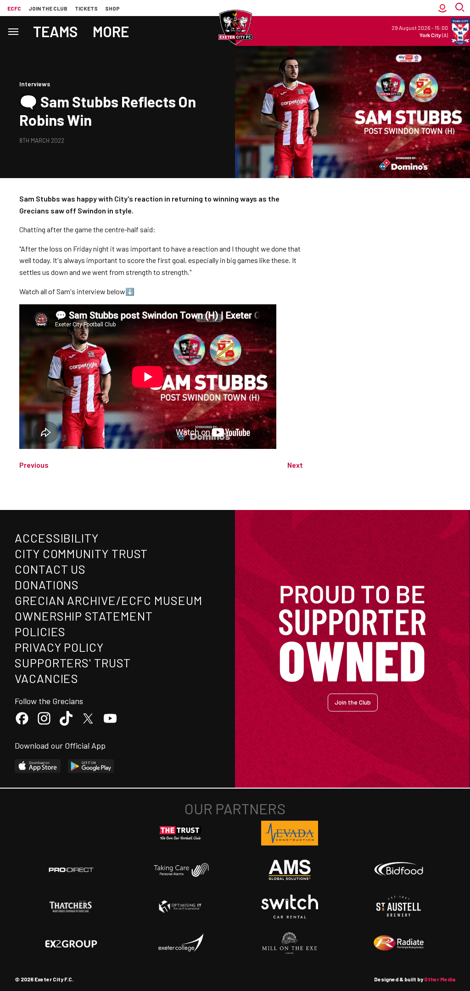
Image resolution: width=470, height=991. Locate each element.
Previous (34, 464)
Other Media (439, 979)
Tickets (86, 8)
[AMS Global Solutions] (289, 870)
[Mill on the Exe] (289, 943)
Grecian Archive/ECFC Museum (108, 600)
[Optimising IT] (180, 906)
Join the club (47, 8)
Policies (40, 631)
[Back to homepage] (235, 27)
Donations (47, 584)
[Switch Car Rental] (289, 906)
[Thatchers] (71, 906)
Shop (112, 8)
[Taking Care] (180, 869)
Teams (55, 31)
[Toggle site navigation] (13, 31)
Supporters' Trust (73, 662)
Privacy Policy (59, 647)
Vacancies (46, 678)
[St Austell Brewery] (398, 906)
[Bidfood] (398, 869)
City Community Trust (81, 553)
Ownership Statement (83, 616)
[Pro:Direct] (71, 869)
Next (295, 464)
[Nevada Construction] (289, 833)
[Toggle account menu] (442, 8)
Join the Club (353, 702)
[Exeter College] (180, 943)
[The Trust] (180, 833)
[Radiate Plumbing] (398, 943)
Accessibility (57, 538)
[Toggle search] (461, 8)
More (111, 31)
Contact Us (50, 569)
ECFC (14, 8)
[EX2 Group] (71, 943)
